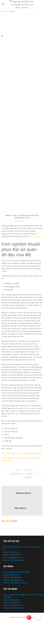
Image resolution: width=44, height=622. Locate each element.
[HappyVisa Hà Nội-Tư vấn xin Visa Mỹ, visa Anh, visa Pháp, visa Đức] (22, 3)
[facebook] (36, 473)
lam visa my (27, 470)
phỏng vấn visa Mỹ (34, 236)
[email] (40, 473)
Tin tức (16, 221)
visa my (29, 473)
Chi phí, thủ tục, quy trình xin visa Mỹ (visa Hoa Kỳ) (23, 453)
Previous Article (23, 493)
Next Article (20, 508)
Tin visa (21, 221)
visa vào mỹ (27, 477)
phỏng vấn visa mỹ (16, 473)
